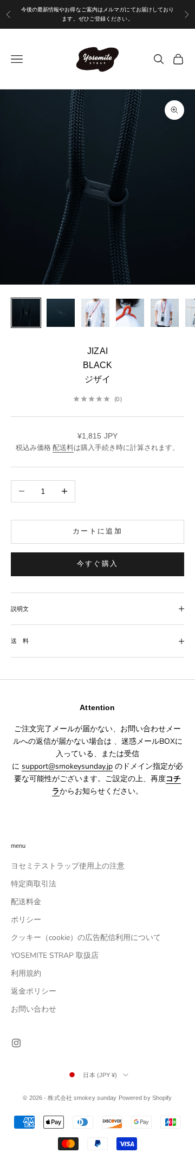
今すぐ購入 (98, 564)
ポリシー (26, 920)
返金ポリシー (33, 991)
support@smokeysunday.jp (67, 766)
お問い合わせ (33, 1009)
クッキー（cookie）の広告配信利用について (86, 937)
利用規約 (26, 973)
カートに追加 (97, 531)
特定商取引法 (33, 884)
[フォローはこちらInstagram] (16, 1043)
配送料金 (26, 902)
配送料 (63, 448)
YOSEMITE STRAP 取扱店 (55, 955)
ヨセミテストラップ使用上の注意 (68, 866)
